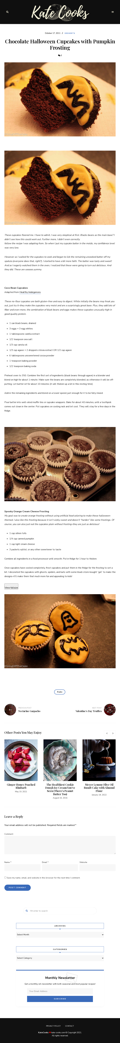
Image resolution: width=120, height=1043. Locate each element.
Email (45, 862)
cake (60, 692)
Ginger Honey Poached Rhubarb (21, 786)
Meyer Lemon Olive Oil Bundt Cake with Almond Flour (99, 788)
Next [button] (113, 733)
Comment (8, 834)
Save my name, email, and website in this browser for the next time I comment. (43, 877)
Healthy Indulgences (30, 292)
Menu (113, 12)
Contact (69, 1026)
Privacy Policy (53, 1026)
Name (7, 862)
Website (83, 862)
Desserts (70, 33)
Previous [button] (107, 733)
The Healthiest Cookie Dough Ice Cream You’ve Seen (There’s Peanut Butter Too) (60, 789)
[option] (21, 766)
